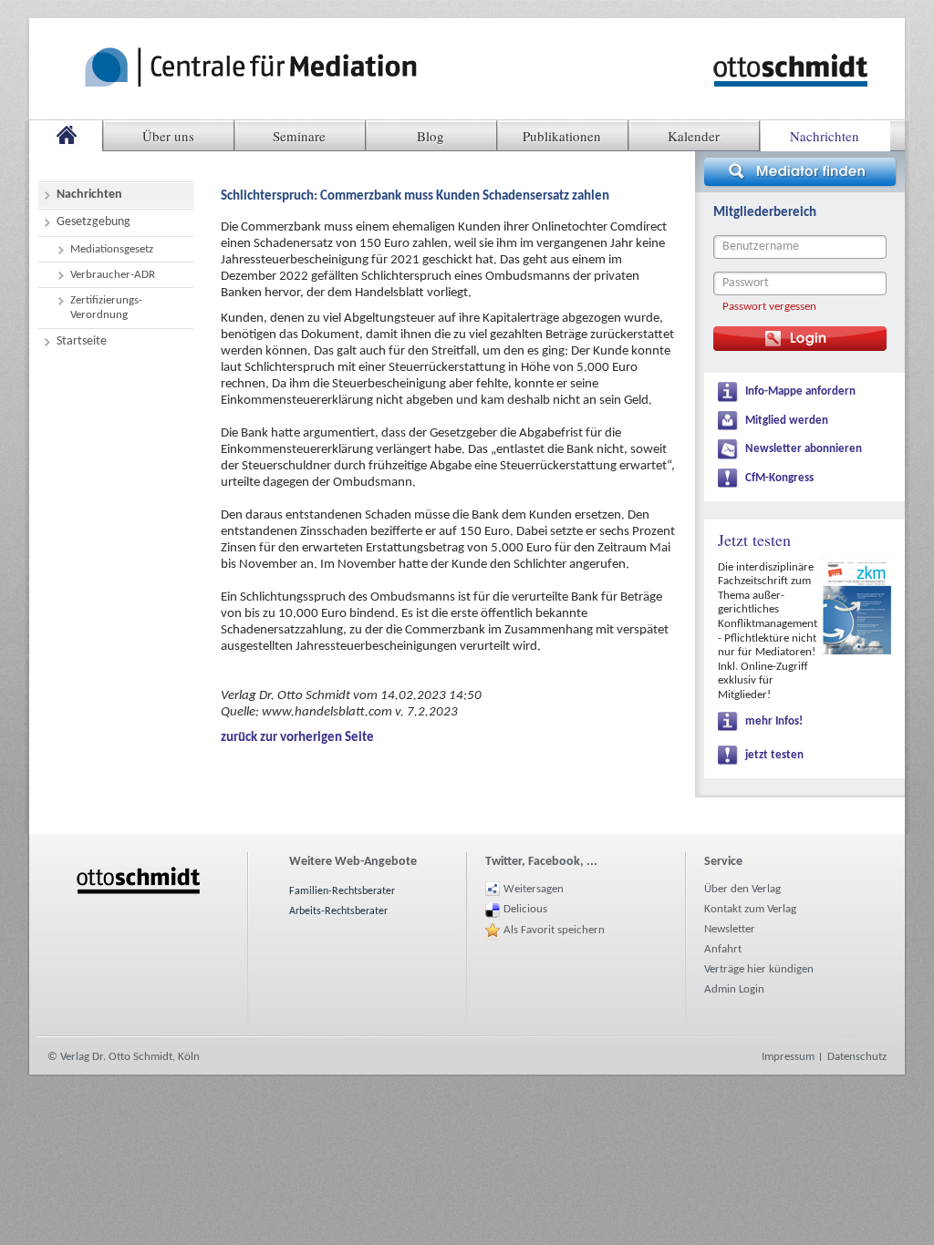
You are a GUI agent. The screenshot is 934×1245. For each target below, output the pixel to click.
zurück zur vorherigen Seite (297, 738)
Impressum (788, 1057)
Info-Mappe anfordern (800, 391)
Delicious (525, 909)
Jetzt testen (754, 539)
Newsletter (729, 929)
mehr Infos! (774, 721)
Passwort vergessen (769, 307)
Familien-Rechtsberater (342, 891)
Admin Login (734, 989)
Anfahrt (723, 949)
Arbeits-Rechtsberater (338, 911)
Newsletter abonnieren (803, 449)
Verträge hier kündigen (759, 969)
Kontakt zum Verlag (750, 909)
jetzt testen (774, 755)
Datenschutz (857, 1057)
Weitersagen (533, 889)
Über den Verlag (742, 889)
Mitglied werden (786, 421)
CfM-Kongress (779, 478)
